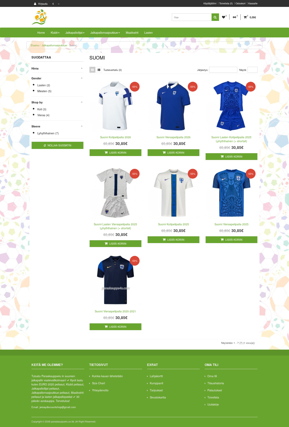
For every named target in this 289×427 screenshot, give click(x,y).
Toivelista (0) (226, 3)
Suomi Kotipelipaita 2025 (173, 224)
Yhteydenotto (100, 390)
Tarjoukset (156, 390)
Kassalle (253, 3)
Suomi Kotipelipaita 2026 (115, 137)
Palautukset (214, 390)
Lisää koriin (117, 152)
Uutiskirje (213, 404)
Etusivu (35, 45)
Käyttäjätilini (209, 3)
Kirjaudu (43, 4)
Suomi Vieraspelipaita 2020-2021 (115, 311)
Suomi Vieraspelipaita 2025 (231, 224)
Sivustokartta (158, 397)
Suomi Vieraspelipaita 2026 (173, 137)
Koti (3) (41, 109)
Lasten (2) (43, 85)
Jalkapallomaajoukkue (54, 45)
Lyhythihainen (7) (48, 133)
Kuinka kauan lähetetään (107, 376)
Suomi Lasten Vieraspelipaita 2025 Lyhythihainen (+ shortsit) (115, 226)
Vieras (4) (43, 115)
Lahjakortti (156, 376)
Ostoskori (241, 3)
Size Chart (98, 383)
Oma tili (212, 376)
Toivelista (213, 397)
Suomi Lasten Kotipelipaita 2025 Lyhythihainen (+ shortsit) (231, 139)
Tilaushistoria (215, 383)
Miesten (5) (44, 91)
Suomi (72, 45)
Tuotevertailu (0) (112, 70)
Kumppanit (156, 383)
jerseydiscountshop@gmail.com (58, 407)
